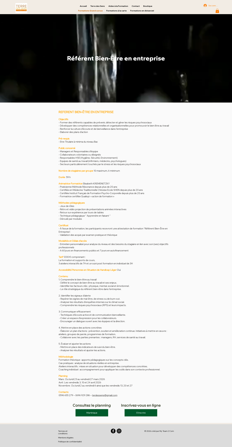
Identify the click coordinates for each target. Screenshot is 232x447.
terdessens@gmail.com (104, 395)
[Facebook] (113, 431)
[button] (142, 10)
